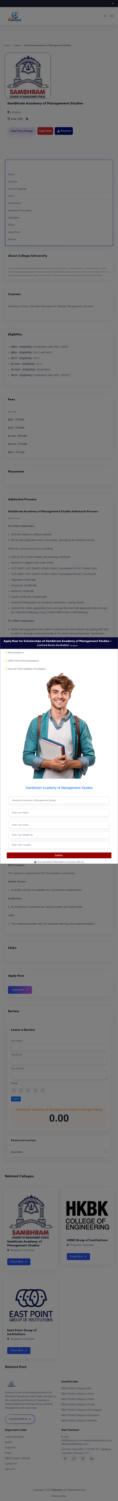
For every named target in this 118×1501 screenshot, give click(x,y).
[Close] (115, 643)
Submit (59, 855)
